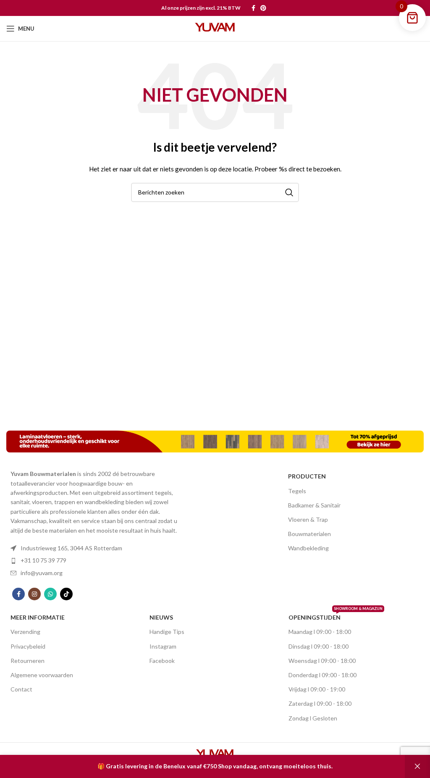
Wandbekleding (308, 548)
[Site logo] (215, 28)
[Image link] (215, 440)
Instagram (162, 646)
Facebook (162, 660)
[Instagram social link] (34, 594)
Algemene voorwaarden (41, 674)
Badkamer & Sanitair (314, 505)
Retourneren (27, 660)
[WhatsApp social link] (50, 594)
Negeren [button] (417, 766)
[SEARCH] (289, 192)
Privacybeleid (27, 646)
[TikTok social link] (66, 594)
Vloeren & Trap (308, 519)
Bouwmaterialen (309, 533)
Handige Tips (166, 631)
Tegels (297, 490)
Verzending (25, 631)
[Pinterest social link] (263, 8)
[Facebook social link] (253, 8)
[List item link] (94, 548)
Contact (21, 689)
